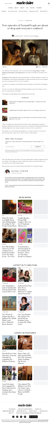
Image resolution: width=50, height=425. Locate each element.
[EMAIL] (27, 171)
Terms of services (19, 150)
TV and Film (28, 20)
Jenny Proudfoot (15, 171)
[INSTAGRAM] (22, 171)
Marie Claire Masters (23, 11)
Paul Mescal (5, 77)
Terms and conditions (8, 411)
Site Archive (12, 409)
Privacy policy (33, 411)
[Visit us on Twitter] (13, 417)
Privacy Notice (38, 150)
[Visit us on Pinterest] (25, 417)
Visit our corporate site (43, 420)
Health (22, 7)
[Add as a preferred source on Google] (37, 416)
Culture (32, 7)
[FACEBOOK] (20, 171)
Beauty (16, 7)
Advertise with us (21, 411)
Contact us (38, 409)
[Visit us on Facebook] (21, 417)
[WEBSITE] (25, 171)
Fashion (10, 7)
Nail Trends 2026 (43, 11)
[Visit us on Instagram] (17, 417)
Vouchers (39, 7)
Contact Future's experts (25, 409)
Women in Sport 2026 (12, 11)
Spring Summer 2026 (33, 11)
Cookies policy (44, 411)
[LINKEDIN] (23, 171)
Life (27, 7)
